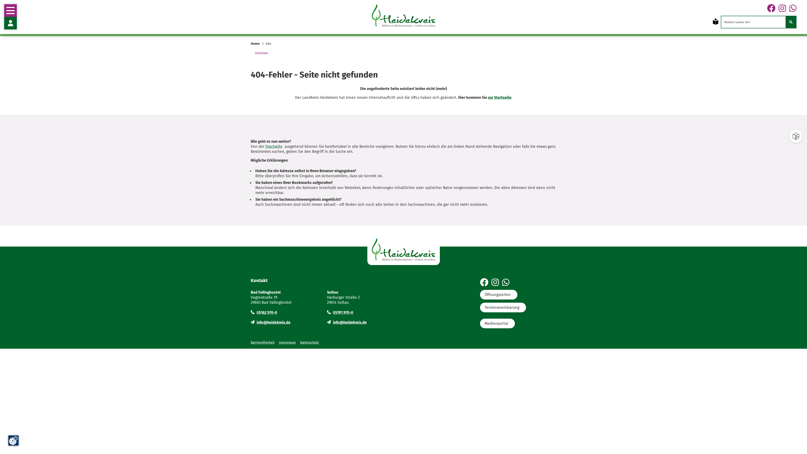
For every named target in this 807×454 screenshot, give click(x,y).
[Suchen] (791, 22)
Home (255, 44)
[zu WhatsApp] (792, 9)
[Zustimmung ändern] (13, 441)
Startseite (273, 146)
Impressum (287, 342)
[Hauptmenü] (10, 10)
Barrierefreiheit (263, 342)
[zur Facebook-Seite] (771, 9)
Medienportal (496, 323)
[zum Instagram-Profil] (782, 9)
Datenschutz (309, 342)
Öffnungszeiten (498, 294)
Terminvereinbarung (502, 307)
